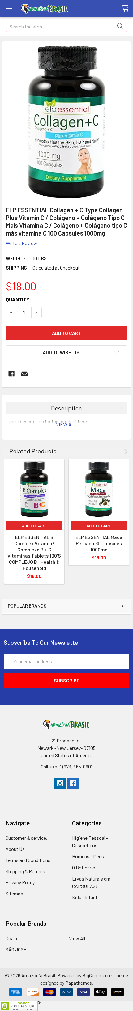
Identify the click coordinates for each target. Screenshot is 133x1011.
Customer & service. (26, 838)
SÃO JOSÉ (16, 949)
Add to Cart (34, 525)
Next (124, 451)
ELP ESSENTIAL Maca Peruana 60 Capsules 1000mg (98, 543)
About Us (15, 849)
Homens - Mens (88, 856)
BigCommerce (97, 975)
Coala (11, 938)
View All (77, 938)
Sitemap (14, 893)
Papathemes (78, 983)
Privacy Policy (20, 882)
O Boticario (83, 867)
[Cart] (127, 8)
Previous (115, 451)
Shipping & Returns (25, 871)
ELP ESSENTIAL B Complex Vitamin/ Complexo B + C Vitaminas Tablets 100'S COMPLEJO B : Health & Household (34, 552)
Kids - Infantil (86, 897)
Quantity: (18, 299)
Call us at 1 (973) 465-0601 (66, 766)
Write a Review (21, 243)
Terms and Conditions (28, 860)
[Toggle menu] (8, 8)
